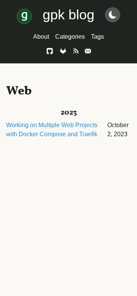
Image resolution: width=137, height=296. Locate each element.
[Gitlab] (63, 52)
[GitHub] (49, 52)
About (41, 36)
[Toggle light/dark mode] (112, 14)
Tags (97, 36)
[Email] (88, 52)
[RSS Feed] (76, 52)
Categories (70, 36)
